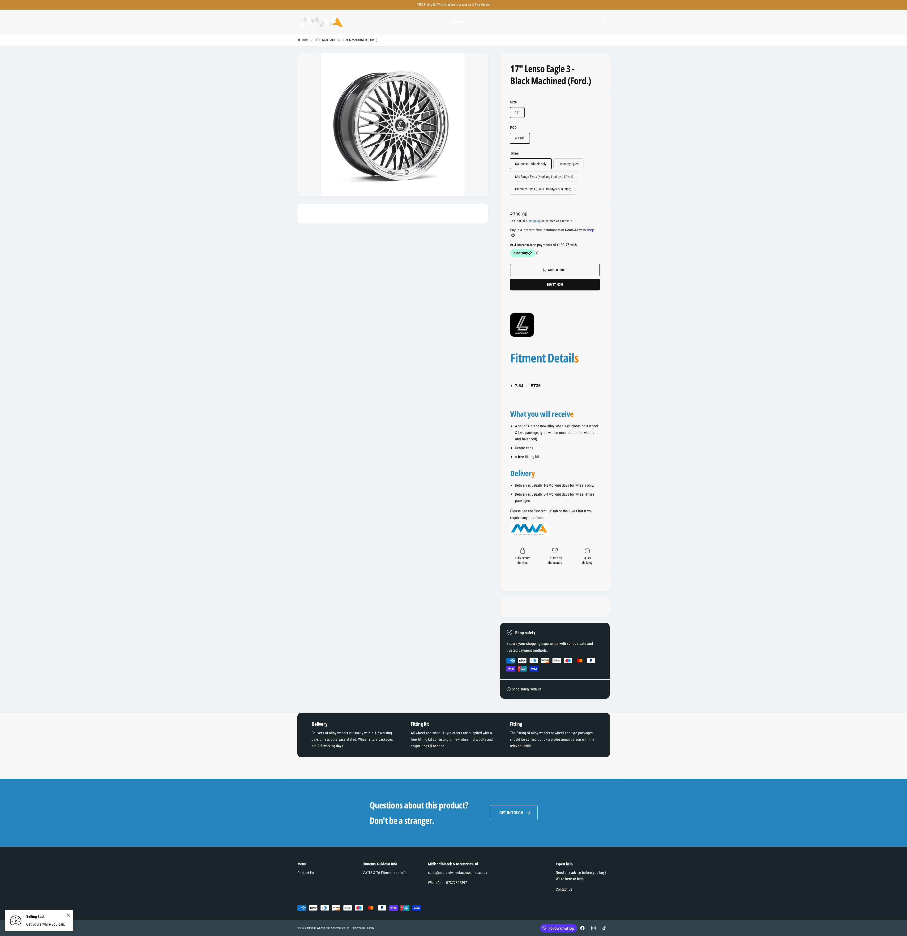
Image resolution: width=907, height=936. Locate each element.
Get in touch (511, 812)
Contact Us (305, 873)
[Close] (68, 915)
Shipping (535, 221)
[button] (578, 22)
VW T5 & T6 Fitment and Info (384, 873)
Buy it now (555, 284)
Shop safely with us (526, 689)
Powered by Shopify (362, 928)
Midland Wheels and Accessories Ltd (328, 928)
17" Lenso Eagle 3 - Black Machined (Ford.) (345, 40)
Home (306, 40)
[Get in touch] (591, 22)
